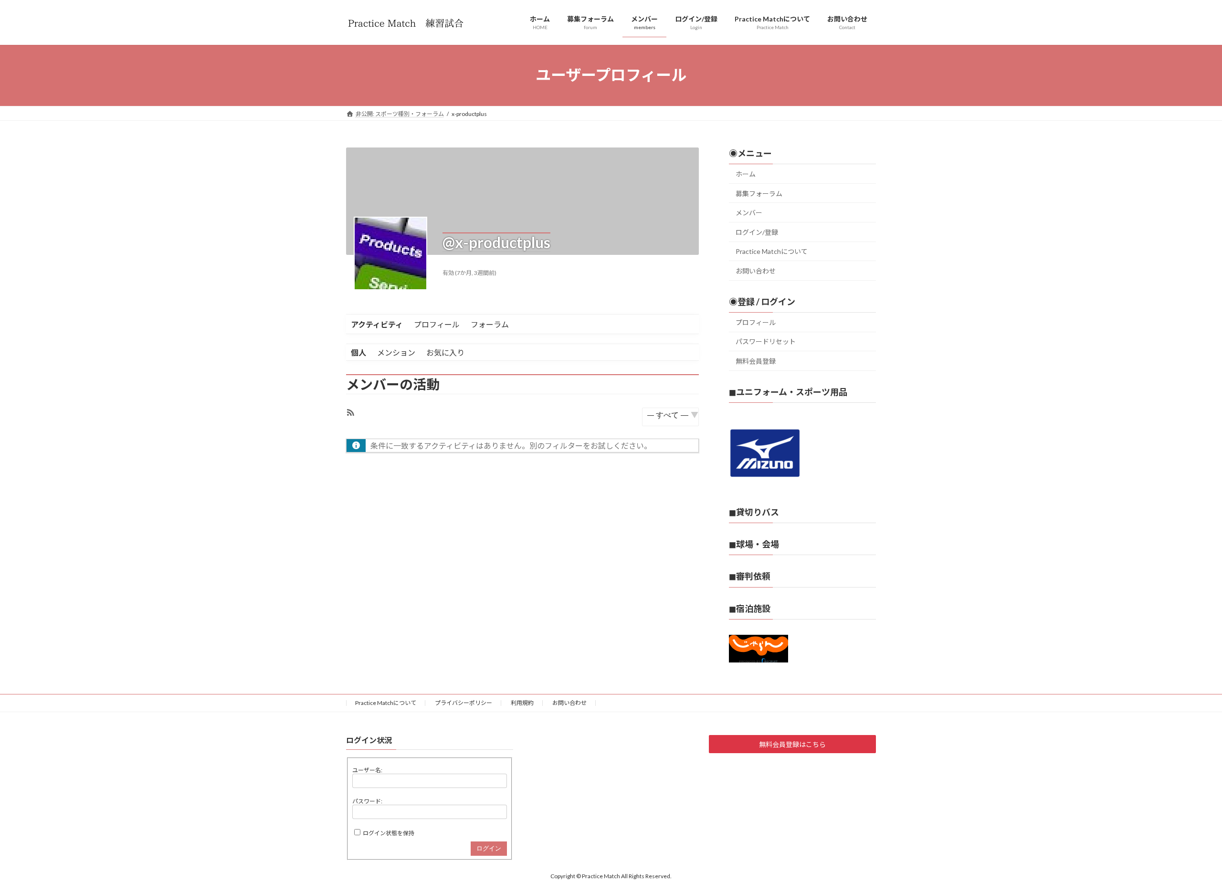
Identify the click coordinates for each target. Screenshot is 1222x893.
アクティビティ (377, 324)
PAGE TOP (1186, 857)
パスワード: (367, 801)
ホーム (746, 174)
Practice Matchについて (772, 251)
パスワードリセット (766, 341)
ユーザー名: (367, 770)
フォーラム (490, 324)
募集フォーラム (759, 193)
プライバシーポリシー (463, 702)
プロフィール (437, 324)
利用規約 (522, 702)
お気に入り (445, 352)
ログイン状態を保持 (388, 833)
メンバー (749, 213)
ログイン (488, 848)
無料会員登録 (756, 361)
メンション (396, 352)
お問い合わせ (756, 271)
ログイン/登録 (757, 232)
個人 (358, 352)
